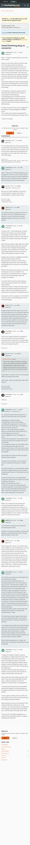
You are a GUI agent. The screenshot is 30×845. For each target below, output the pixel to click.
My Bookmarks (15, 751)
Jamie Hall (7, 140)
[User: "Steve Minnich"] (2, 331)
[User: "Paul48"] (2, 208)
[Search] (25, 5)
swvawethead (8, 52)
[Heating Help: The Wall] (12, 5)
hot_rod (7, 186)
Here (9, 18)
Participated (4, 760)
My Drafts (15, 755)
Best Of (3, 757)
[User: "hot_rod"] (2, 186)
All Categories (4, 744)
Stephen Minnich (8, 359)
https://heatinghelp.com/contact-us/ (11, 27)
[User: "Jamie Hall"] (2, 141)
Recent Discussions (6, 746)
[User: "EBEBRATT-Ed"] (2, 521)
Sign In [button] (10, 133)
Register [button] (19, 133)
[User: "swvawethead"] (2, 53)
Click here (4, 32)
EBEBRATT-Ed (8, 520)
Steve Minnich (8, 331)
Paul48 (7, 207)
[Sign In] (27, 5)
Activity (3, 749)
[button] (28, 47)
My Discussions (5, 753)
